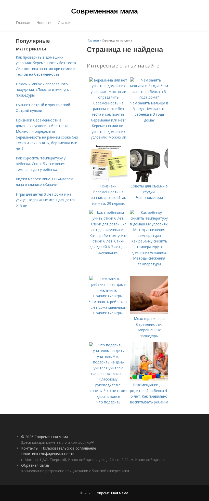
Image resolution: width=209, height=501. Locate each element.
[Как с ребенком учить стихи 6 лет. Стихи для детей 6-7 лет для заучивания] (108, 229)
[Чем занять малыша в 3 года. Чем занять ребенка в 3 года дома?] (149, 97)
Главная (23, 22)
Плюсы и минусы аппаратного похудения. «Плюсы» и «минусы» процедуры (43, 90)
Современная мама (104, 11)
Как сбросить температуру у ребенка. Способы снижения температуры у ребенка (41, 164)
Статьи (64, 22)
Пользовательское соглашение (68, 448)
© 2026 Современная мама (44, 436)
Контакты (29, 448)
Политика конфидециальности (47, 453)
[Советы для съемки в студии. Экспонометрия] (149, 180)
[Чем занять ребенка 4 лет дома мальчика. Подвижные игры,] (108, 295)
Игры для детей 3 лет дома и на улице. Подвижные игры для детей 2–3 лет (45, 200)
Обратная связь (35, 465)
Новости (43, 22)
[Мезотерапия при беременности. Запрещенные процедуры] (149, 312)
